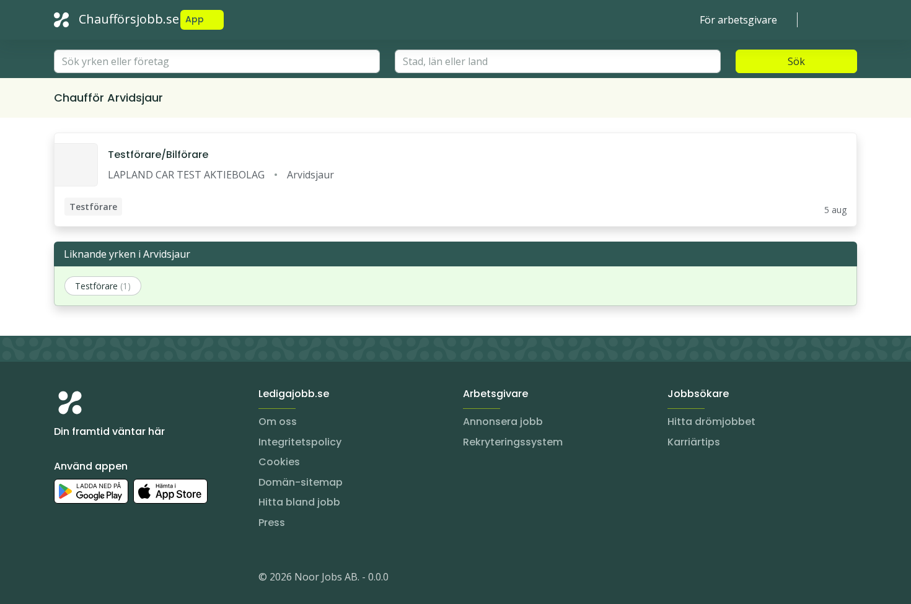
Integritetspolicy (299, 442)
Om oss (277, 421)
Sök (796, 61)
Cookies (279, 462)
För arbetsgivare (738, 20)
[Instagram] (64, 579)
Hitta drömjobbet (711, 421)
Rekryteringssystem (513, 442)
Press (271, 522)
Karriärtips (693, 442)
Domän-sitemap (300, 482)
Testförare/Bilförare (158, 154)
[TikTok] (138, 579)
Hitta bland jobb (299, 502)
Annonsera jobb (503, 421)
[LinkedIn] (89, 579)
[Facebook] (113, 579)
